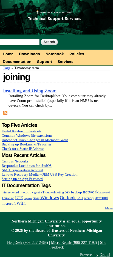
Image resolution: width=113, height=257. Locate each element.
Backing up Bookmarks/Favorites (27, 144)
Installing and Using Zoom (29, 90)
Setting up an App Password (22, 179)
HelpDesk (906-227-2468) (27, 242)
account (101, 197)
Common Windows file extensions (27, 135)
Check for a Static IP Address (23, 149)
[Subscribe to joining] (5, 112)
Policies (76, 54)
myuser (28, 198)
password (105, 192)
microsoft (9, 203)
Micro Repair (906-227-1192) (74, 242)
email (36, 198)
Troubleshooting (53, 192)
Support (44, 61)
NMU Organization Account (22, 170)
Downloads (29, 54)
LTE (19, 197)
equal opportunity (87, 221)
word (15, 192)
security (89, 198)
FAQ (80, 198)
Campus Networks (15, 161)
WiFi (21, 203)
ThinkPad (8, 198)
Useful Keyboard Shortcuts (21, 131)
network (91, 192)
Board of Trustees (49, 230)
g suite (38, 192)
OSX (67, 192)
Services (66, 61)
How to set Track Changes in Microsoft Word (35, 140)
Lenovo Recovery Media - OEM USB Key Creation (40, 174)
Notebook (55, 54)
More (109, 208)
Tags (6, 68)
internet (6, 192)
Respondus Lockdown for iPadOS (27, 166)
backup (76, 192)
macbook (26, 192)
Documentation (17, 61)
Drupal (105, 254)
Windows (49, 197)
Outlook (68, 197)
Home (8, 54)
